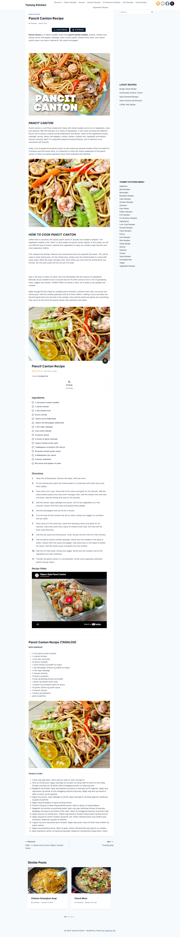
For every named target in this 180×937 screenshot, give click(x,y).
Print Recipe (79, 30)
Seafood (123, 250)
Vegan (122, 263)
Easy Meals (124, 208)
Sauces (122, 247)
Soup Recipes (125, 256)
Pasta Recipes (125, 231)
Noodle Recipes (34, 14)
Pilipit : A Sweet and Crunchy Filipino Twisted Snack (44, 845)
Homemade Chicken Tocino (130, 93)
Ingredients (124, 221)
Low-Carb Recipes (127, 224)
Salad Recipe (124, 244)
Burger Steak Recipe (127, 89)
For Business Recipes (111, 2)
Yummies (34, 23)
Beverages (123, 192)
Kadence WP (110, 931)
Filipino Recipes (70, 2)
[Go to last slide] (31, 891)
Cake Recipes (141, 2)
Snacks (82, 2)
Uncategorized (125, 260)
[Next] (107, 891)
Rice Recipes (124, 240)
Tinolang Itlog (107, 843)
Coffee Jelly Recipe (127, 105)
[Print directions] (105, 360)
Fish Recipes (124, 215)
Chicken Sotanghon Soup (44, 898)
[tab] (65, 916)
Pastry (122, 234)
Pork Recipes (128, 2)
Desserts (58, 2)
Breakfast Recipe (126, 196)
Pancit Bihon (81, 898)
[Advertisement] (60, 48)
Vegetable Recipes (100, 7)
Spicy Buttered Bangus (129, 97)
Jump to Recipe (61, 30)
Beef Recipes (124, 189)
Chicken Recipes (94, 2)
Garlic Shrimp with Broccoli (130, 101)
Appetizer (123, 186)
